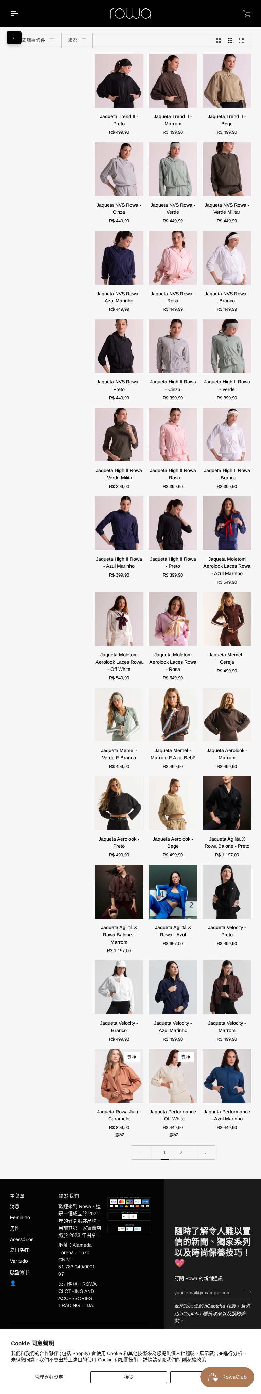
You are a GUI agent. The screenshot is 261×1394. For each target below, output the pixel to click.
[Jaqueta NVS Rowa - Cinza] (119, 169)
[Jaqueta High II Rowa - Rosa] (173, 435)
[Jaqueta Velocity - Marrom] (227, 987)
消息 (14, 1206)
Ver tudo (19, 1261)
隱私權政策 (194, 1359)
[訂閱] (245, 1291)
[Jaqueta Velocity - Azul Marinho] (173, 987)
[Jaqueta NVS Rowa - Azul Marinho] (119, 258)
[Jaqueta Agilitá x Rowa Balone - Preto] (227, 803)
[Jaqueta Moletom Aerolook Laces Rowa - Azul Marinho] (227, 523)
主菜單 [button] (17, 1196)
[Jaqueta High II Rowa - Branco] (227, 435)
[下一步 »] (205, 1152)
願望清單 (19, 1272)
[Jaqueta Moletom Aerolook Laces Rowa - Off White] (119, 619)
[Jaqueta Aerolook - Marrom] (227, 715)
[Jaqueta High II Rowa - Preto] (173, 523)
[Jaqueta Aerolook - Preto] (119, 803)
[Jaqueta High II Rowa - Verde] (227, 346)
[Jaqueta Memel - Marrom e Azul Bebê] (173, 715)
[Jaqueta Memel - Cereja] (227, 619)
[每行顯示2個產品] (218, 40)
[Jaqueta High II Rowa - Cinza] (173, 346)
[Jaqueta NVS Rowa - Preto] (119, 346)
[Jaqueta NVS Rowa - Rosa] (173, 258)
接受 (129, 1377)
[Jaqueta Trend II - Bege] (227, 81)
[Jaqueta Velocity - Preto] (227, 892)
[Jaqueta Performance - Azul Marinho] (227, 1076)
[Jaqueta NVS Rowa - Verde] (173, 169)
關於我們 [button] (68, 1196)
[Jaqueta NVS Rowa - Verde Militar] (227, 169)
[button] (129, 1194)
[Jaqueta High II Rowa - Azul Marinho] (119, 523)
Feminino (20, 1217)
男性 (14, 1228)
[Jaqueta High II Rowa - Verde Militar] (119, 435)
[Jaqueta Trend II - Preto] (119, 81)
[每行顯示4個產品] (243, 40)
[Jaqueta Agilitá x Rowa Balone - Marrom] (119, 892)
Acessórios (21, 1239)
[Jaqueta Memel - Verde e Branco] (119, 715)
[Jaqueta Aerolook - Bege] (173, 803)
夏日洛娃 (19, 1250)
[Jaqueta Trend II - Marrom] (173, 81)
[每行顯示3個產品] (230, 40)
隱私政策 (212, 1313)
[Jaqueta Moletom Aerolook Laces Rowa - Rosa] (173, 619)
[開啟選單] (20, 13)
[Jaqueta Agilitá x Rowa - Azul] (173, 892)
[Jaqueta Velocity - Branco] (119, 987)
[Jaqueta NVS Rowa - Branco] (227, 258)
